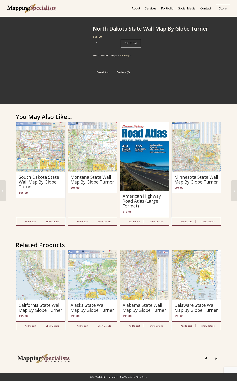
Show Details (52, 221)
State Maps (125, 55)
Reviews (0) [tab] (123, 72)
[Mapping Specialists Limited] (31, 8)
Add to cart (131, 43)
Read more (134, 221)
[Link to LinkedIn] (216, 358)
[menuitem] (136, 8)
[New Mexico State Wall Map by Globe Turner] (3, 190)
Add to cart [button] (30, 221)
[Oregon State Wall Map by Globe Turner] (234, 190)
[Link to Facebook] (206, 358)
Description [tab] (103, 72)
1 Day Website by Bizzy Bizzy (132, 377)
